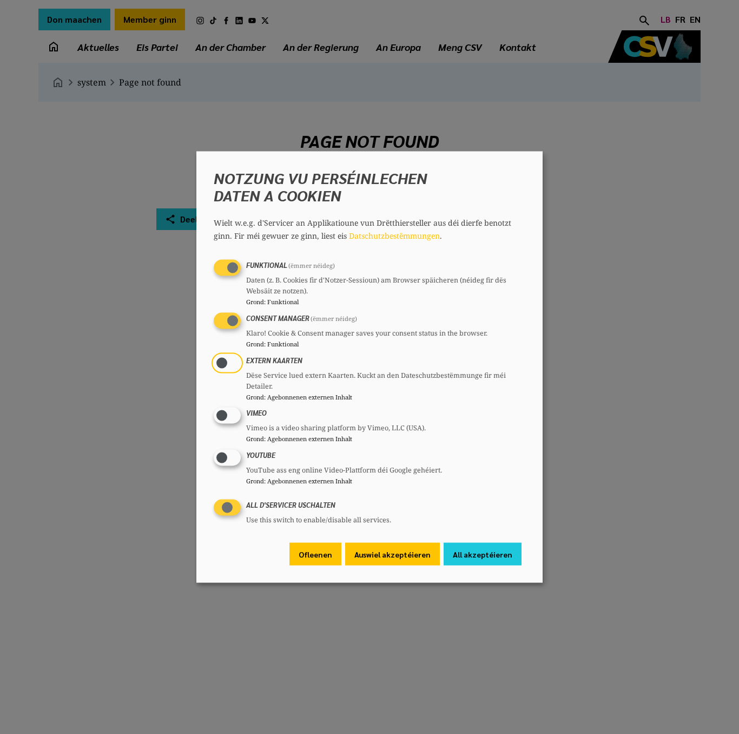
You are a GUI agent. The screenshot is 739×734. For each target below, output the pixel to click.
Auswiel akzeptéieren (392, 554)
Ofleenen (315, 554)
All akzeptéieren (482, 554)
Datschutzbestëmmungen (394, 236)
